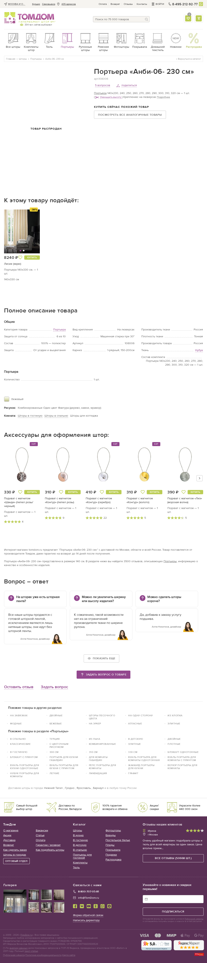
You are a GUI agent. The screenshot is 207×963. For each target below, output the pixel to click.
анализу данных (19, 948)
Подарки (111, 854)
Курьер (36, 4)
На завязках (19, 715)
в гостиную (18, 752)
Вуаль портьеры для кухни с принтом (64, 767)
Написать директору (86, 920)
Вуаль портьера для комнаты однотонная (144, 759)
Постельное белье (118, 840)
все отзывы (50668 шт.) (173, 858)
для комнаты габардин (98, 759)
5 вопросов (102, 85)
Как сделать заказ (15, 850)
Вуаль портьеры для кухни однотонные (24, 767)
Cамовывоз (48, 4)
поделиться (129, 85)
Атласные (135, 723)
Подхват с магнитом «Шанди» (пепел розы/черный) (18, 502)
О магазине (10, 830)
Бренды (111, 835)
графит (133, 773)
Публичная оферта (14, 955)
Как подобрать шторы (50, 850)
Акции (7, 835)
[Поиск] (147, 19)
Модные (16, 723)
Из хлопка (175, 715)
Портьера (100, 93)
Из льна (94, 739)
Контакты (142, 4)
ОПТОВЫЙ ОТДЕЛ (16, 861)
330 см (132, 752)
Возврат (115, 4)
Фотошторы (113, 830)
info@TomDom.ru (88, 898)
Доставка (9, 840)
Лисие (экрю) (12, 264)
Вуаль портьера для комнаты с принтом (182, 759)
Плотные (174, 744)
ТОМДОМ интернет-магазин (29, 17)
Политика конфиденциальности (43, 955)
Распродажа (113, 859)
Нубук (199, 350)
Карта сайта (68, 955)
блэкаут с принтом (24, 757)
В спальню (18, 739)
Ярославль (84, 788)
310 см (93, 752)
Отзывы (128, 4)
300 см (54, 752)
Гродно (69, 788)
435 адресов (68, 4)
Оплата (103, 4)
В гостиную (80, 840)
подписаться (173, 911)
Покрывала (113, 850)
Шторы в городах (14, 854)
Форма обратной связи (88, 915)
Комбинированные (102, 744)
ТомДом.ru (26, 934)
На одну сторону (140, 715)
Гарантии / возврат (48, 845)
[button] (13, 231)
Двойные (56, 715)
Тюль (76, 867)
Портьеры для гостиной (82, 856)
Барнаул (98, 788)
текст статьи (31, 951)
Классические (20, 744)
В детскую (135, 739)
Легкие (54, 773)
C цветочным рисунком (59, 745)
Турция (55, 739)
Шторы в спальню (56, 415)
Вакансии (42, 830)
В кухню (78, 835)
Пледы (110, 845)
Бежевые (56, 723)
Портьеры (170, 561)
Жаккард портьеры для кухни (141, 767)
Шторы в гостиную (30, 415)
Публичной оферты (194, 919)
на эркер (95, 723)
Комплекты (80, 862)
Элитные (174, 723)
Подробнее (163, 97)
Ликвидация (98, 773)
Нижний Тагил (53, 788)
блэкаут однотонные (183, 752)
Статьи (40, 835)
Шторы (77, 830)
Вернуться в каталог (189, 58)
